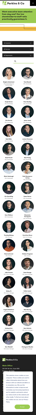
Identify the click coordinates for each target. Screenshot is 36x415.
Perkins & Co (15, 3)
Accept (22, 407)
